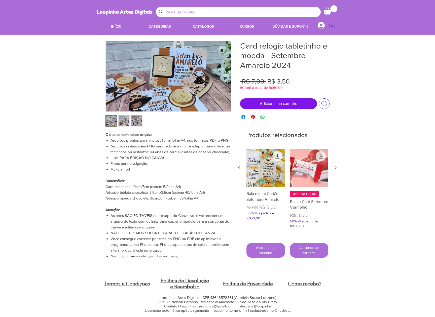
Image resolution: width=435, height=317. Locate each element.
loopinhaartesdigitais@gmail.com (207, 306)
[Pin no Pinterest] (253, 117)
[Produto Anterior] (239, 168)
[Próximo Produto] (336, 168)
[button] (330, 10)
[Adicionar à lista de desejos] (324, 103)
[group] (287, 203)
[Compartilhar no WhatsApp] (263, 117)
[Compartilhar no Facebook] (243, 117)
